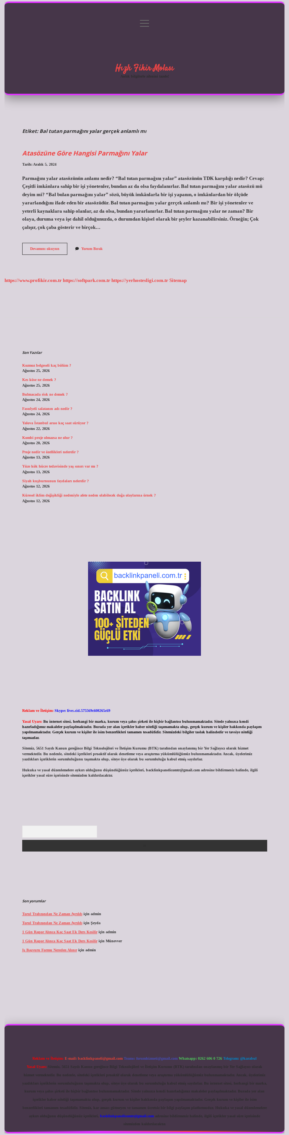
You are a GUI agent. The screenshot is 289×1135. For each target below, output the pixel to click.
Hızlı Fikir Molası (145, 68)
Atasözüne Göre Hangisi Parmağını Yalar (84, 153)
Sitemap (178, 280)
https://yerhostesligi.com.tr (139, 280)
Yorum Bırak (92, 249)
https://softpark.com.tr (86, 280)
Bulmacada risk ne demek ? (45, 394)
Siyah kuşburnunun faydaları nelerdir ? (55, 481)
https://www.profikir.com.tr (33, 280)
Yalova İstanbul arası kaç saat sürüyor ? (55, 423)
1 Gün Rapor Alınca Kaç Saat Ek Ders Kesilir (59, 932)
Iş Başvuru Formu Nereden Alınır (49, 950)
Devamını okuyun (48, 250)
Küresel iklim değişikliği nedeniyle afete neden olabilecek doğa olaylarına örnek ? (89, 495)
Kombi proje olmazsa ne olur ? (47, 438)
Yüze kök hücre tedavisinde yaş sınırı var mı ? (60, 466)
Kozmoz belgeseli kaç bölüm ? (46, 365)
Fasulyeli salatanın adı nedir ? (47, 409)
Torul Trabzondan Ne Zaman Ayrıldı (52, 914)
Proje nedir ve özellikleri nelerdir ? (50, 452)
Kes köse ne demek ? (39, 380)
